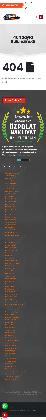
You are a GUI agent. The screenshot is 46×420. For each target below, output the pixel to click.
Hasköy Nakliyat (10, 281)
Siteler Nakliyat (9, 356)
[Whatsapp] (20, 167)
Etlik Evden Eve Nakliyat (12, 263)
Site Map (34, 410)
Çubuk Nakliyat (10, 230)
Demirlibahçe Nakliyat (12, 235)
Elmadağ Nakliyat (10, 248)
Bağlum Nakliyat (10, 199)
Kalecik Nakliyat (10, 292)
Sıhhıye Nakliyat (10, 351)
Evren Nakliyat (9, 266)
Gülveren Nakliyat (10, 279)
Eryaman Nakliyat (10, 253)
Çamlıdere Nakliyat (11, 219)
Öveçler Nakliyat (10, 333)
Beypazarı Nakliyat (11, 212)
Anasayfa (12, 34)
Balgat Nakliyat (10, 207)
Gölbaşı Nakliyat (10, 273)
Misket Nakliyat (10, 325)
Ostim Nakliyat (10, 330)
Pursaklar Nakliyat (10, 338)
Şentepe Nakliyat (10, 345)
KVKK (28, 410)
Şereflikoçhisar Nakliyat (12, 348)
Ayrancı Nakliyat (10, 194)
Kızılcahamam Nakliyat (12, 317)
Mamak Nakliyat (10, 322)
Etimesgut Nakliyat (11, 261)
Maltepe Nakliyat (10, 320)
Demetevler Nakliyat (11, 232)
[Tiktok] (25, 7)
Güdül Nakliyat (10, 276)
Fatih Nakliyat (9, 268)
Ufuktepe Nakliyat (10, 361)
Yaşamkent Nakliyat (11, 371)
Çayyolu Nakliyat (10, 225)
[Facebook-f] (4, 167)
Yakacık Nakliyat (10, 369)
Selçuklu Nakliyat (10, 343)
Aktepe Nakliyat (10, 178)
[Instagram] (37, 2)
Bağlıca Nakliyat (10, 196)
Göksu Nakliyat (10, 271)
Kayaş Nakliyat (10, 299)
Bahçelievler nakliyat (12, 201)
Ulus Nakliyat (9, 364)
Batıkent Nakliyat (10, 209)
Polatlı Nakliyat (9, 335)
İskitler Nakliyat (10, 286)
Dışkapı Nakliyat (10, 245)
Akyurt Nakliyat (10, 181)
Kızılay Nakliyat (10, 314)
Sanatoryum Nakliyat (12, 340)
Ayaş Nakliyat (9, 188)
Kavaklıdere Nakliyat (11, 297)
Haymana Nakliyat (11, 284)
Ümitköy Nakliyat (10, 366)
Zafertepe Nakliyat (11, 379)
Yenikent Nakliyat (10, 374)
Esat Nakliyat (9, 255)
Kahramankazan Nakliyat (13, 302)
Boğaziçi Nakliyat (10, 217)
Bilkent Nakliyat (10, 214)
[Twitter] (31, 2)
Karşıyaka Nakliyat (11, 294)
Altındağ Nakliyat (10, 183)
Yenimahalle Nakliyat (12, 376)
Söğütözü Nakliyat (11, 358)
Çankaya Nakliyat (10, 222)
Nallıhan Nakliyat (10, 327)
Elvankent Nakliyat (11, 250)
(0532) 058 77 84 (12, 5)
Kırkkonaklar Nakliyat (11, 312)
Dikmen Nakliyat (10, 242)
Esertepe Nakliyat (10, 258)
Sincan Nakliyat (10, 353)
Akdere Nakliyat (10, 176)
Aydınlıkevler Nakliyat (12, 191)
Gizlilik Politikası (21, 410)
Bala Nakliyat (9, 204)
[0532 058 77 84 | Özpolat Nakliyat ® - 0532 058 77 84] (12, 17)
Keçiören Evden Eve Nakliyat (14, 304)
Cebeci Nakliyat (10, 227)
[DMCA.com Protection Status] (23, 160)
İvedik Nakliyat (9, 289)
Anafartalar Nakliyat (11, 186)
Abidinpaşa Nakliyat (11, 173)
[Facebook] (25, 2)
